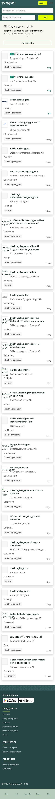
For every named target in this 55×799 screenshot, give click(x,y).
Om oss (6, 714)
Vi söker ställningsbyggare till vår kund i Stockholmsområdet (27, 222)
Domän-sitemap (10, 726)
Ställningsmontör (19, 295)
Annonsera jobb (10, 747)
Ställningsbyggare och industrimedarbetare (22, 420)
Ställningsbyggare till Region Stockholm (25, 544)
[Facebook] (14, 776)
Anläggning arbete (20, 369)
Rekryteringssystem (12, 752)
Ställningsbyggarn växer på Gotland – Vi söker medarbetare (27, 319)
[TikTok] (19, 776)
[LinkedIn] (9, 776)
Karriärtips (7, 769)
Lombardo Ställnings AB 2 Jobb (26, 636)
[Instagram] (4, 776)
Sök (46, 17)
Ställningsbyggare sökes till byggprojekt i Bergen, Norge (24, 248)
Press (5, 735)
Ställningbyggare (19, 568)
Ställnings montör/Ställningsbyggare (24, 196)
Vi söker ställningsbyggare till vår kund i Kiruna (27, 394)
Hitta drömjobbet (11, 764)
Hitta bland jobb (10, 730)
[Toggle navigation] (51, 3)
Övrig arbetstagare (20, 444)
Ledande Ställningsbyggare (24, 614)
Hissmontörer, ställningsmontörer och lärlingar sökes (27, 661)
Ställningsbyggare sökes (23, 272)
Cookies (6, 722)
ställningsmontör (19, 467)
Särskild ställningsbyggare (24, 171)
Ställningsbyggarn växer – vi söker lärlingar (24, 345)
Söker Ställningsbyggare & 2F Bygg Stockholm (25, 124)
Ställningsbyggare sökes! (26, 54)
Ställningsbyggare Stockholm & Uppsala (26, 492)
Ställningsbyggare (22, 76)
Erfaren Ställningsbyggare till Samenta (25, 518)
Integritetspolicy (10, 718)
